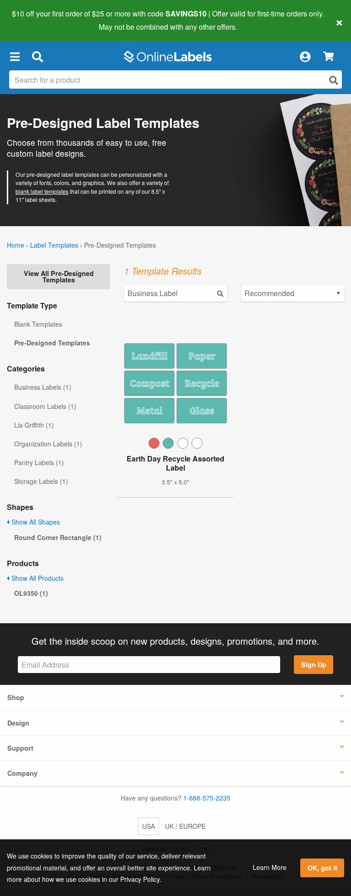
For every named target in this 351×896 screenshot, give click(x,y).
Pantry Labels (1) (39, 462)
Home (15, 244)
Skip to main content (33, 20)
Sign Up (313, 664)
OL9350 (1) (31, 593)
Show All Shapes (35, 521)
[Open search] (333, 80)
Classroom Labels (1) (45, 406)
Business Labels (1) (42, 387)
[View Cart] (328, 57)
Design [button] (18, 722)
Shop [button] (15, 697)
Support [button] (20, 748)
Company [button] (22, 773)
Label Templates (54, 244)
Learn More (270, 867)
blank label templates (42, 191)
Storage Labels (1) (41, 481)
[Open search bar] (37, 57)
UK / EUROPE (185, 826)
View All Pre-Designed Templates (59, 276)
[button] (15, 57)
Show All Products (37, 578)
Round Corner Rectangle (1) (57, 537)
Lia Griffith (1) (34, 424)
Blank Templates (38, 324)
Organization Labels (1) (48, 443)
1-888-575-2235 (206, 797)
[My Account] (304, 57)
